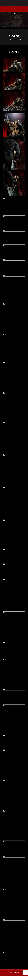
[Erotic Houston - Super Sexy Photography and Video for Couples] (14, 3)
